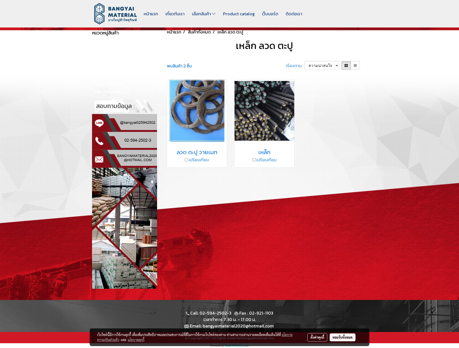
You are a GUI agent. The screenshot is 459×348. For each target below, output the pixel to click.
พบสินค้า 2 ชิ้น (179, 66)
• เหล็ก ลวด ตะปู (108, 84)
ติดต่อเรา (294, 14)
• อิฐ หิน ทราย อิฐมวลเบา (116, 76)
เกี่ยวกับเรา (175, 14)
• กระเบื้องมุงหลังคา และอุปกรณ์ (122, 52)
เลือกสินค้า (202, 14)
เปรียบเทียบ (199, 160)
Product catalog (239, 14)
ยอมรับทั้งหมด (343, 337)
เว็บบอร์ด (270, 14)
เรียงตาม (295, 65)
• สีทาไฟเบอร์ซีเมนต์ (111, 92)
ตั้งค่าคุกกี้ (317, 337)
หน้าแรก (151, 14)
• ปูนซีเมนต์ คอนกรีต (112, 60)
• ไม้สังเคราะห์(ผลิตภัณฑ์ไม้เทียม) (122, 44)
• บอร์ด (100, 68)
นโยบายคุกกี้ (136, 339)
